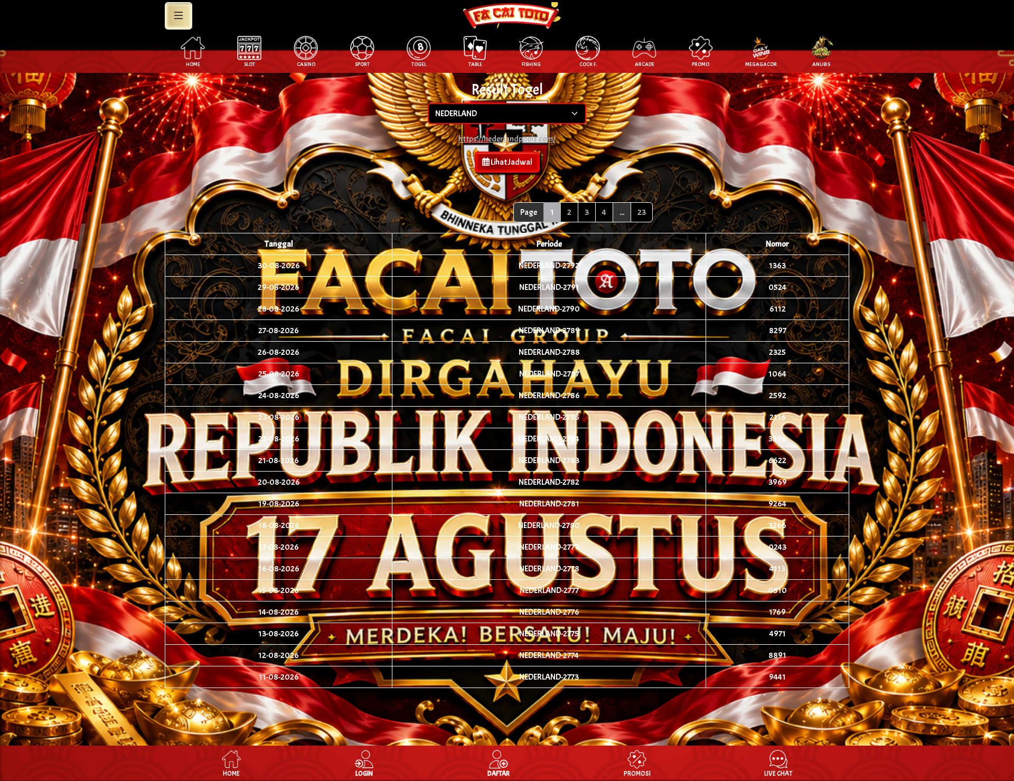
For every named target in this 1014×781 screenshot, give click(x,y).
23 (641, 212)
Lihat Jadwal (511, 162)
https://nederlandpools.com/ (507, 139)
